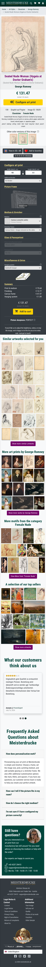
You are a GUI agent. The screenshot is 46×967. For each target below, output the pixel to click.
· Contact (7, 905)
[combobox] (23, 181)
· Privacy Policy (9, 914)
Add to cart (24, 311)
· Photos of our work (31, 914)
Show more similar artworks (23, 444)
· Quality (27, 911)
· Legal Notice (8, 908)
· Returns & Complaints (11, 920)
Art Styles (12, 9)
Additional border (9, 178)
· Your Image (29, 905)
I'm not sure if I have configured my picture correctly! (22, 813)
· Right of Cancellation (11, 917)
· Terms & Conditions (11, 911)
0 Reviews (28, 156)
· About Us (7, 923)
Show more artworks (23, 647)
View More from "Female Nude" (23, 576)
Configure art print (25, 102)
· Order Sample (30, 920)
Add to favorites (35, 151)
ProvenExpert (18, 708)
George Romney (33, 9)
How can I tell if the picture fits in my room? (23, 793)
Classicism (21, 9)
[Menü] (2, 3)
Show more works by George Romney (23, 513)
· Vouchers (28, 917)
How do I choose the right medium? (22, 803)
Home (4, 9)
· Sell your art (29, 908)
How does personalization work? (21, 753)
